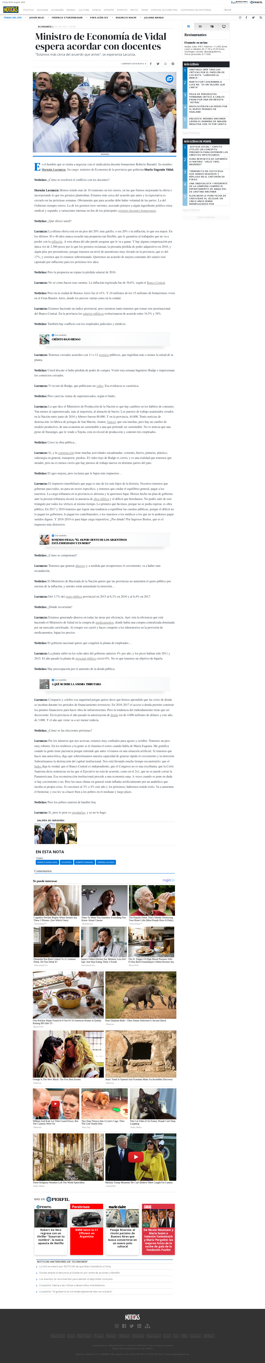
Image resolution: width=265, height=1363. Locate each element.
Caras (71, 1336)
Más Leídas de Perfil (197, 141)
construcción (66, 452)
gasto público (73, 596)
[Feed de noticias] (261, 18)
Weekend (124, 1336)
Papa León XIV (99, 17)
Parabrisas (138, 1336)
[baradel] (44, 833)
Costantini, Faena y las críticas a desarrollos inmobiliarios (72, 1285)
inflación (56, 241)
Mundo (71, 9)
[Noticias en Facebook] (246, 18)
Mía (184, 1336)
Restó (134, 9)
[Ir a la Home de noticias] (132, 1316)
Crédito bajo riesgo (66, 339)
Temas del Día (13, 17)
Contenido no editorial (196, 9)
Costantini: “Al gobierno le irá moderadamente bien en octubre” (75, 1291)
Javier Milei (37, 17)
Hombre (111, 1336)
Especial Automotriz (164, 9)
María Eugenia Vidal (47, 862)
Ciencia (96, 9)
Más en (39, 1199)
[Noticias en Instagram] (240, 18)
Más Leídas (191, 64)
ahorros (80, 565)
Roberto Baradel (84, 862)
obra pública (101, 499)
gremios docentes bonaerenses (137, 210)
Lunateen (195, 1336)
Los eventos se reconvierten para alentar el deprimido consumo (76, 1279)
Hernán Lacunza (54, 169)
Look (166, 1336)
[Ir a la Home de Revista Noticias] (10, 9)
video (99, 385)
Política (28, 9)
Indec (38, 766)
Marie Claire (84, 1336)
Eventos (122, 9)
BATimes (209, 1336)
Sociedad (42, 9)
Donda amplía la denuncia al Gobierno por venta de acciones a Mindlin (79, 1272)
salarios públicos (93, 313)
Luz (176, 1336)
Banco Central (156, 282)
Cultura (84, 9)
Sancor (111, 421)
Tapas (144, 9)
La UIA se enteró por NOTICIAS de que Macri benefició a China (75, 1266)
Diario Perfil (57, 1336)
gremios (104, 355)
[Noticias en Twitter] (253, 18)
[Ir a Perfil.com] (256, 2)
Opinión (109, 9)
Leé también (60, 335)
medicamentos (105, 622)
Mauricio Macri (126, 17)
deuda (114, 715)
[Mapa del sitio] (147, 1326)
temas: (39, 858)
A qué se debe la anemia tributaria (76, 684)
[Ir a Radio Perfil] (239, 2)
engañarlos (78, 812)
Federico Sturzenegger (67, 17)
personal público (85, 658)
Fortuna (98, 1336)
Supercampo (154, 1336)
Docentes (67, 862)
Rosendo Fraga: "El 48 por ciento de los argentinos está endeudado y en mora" (89, 541)
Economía (57, 9)
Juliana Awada (154, 17)
